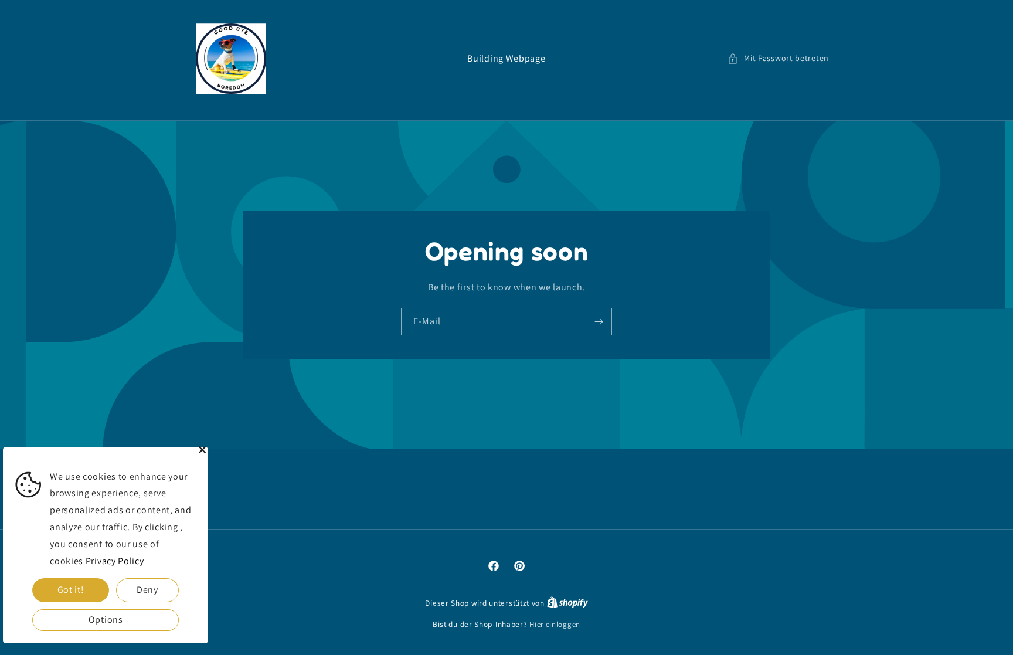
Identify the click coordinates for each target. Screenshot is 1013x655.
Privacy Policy (115, 561)
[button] (778, 58)
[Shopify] (567, 603)
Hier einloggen (554, 624)
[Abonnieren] (598, 321)
